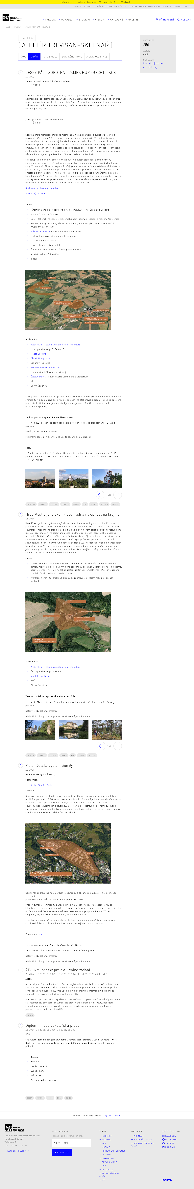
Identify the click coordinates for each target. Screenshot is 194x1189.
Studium (84, 19)
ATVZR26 (104, 504)
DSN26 (68, 1098)
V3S (103, 1180)
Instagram (171, 1139)
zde (40, 934)
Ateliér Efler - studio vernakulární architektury (55, 344)
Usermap (106, 1154)
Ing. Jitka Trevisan (112, 1115)
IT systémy (167, 6)
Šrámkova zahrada (40, 231)
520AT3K (54, 504)
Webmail (87, 6)
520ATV (93, 504)
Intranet (78, 6)
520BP (50, 1098)
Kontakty (178, 6)
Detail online (131, 6)
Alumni (60, 1159)
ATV (85, 504)
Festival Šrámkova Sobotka (45, 367)
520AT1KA (31, 504)
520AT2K (42, 504)
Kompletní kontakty (18, 1151)
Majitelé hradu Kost (41, 676)
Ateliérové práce (97, 56)
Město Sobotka (38, 353)
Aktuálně (116, 19)
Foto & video (50, 56)
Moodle (106, 1147)
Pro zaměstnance (143, 1139)
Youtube (169, 1143)
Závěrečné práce (72, 56)
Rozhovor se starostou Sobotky (41, 188)
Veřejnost (77, 1159)
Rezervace (107, 1169)
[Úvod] (15, 1127)
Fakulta (50, 19)
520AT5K (65, 504)
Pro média (138, 1136)
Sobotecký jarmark (35, 193)
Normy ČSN (118, 6)
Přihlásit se (62, 1152)
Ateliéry (28, 38)
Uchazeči (67, 19)
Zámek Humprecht (40, 358)
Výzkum (100, 19)
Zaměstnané (80, 1155)
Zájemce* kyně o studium (69, 1164)
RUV (104, 1166)
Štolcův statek (38, 376)
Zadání (34, 56)
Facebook (170, 1136)
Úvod (8, 27)
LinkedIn (170, 1147)
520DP (29, 1098)
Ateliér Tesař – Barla (41, 785)
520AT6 (76, 504)
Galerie (133, 19)
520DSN (115, 504)
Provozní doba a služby (149, 6)
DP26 (59, 1098)
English (187, 6)
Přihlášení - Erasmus (103, 6)
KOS (104, 1143)
